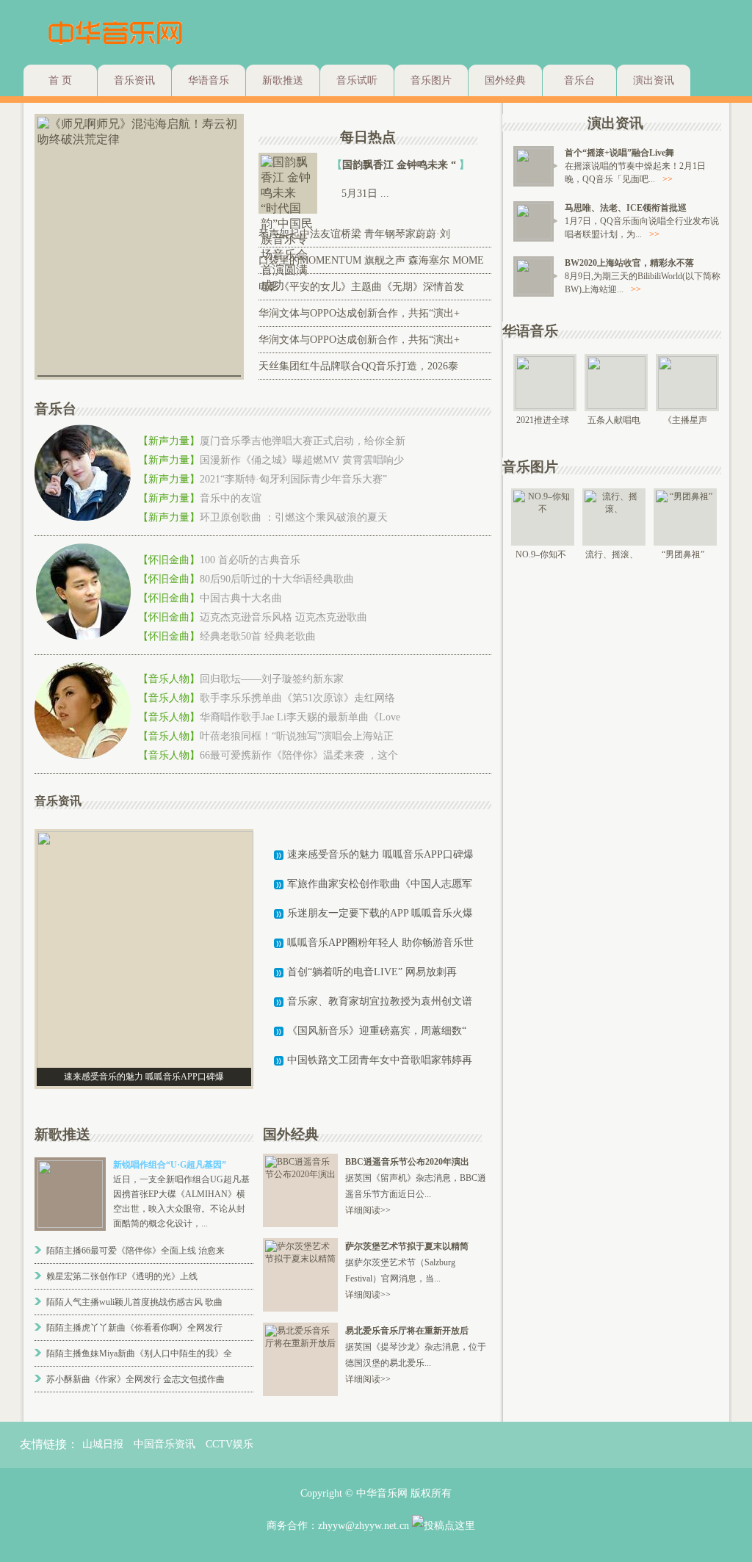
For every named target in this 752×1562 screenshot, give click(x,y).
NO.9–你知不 (541, 554)
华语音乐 (208, 80)
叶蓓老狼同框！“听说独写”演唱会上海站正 (297, 736)
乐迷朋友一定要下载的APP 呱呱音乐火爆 (380, 913)
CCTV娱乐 (229, 1444)
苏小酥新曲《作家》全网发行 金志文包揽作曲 (135, 1379)
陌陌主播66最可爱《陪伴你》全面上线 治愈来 (135, 1250)
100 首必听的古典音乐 (250, 559)
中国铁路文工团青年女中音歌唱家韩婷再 (379, 1060)
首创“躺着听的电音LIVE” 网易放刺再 (372, 971)
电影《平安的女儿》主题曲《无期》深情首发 (361, 286)
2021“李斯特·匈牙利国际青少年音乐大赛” (293, 479)
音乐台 (579, 80)
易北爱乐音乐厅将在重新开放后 (407, 1331)
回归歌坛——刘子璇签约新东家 (272, 678)
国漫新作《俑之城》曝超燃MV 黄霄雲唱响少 (302, 460)
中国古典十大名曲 (241, 598)
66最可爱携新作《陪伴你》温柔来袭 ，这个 (299, 755)
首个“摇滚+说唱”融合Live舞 (619, 153)
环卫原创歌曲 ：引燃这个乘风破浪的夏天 (294, 517)
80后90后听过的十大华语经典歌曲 (277, 579)
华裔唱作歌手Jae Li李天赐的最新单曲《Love (300, 717)
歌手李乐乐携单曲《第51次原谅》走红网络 (297, 698)
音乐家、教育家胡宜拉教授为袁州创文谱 (379, 1001)
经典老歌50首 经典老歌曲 (258, 636)
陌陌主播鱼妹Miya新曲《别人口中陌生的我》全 (139, 1353)
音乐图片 (431, 80)
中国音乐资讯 (164, 1444)
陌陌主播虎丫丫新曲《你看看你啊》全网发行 (134, 1328)
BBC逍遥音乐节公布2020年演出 (407, 1162)
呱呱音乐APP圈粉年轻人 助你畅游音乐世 (380, 942)
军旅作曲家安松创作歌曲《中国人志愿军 (379, 883)
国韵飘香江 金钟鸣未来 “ (400, 164)
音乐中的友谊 (230, 498)
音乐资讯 (134, 80)
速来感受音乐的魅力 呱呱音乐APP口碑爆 (380, 854)
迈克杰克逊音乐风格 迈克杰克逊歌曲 (283, 617)
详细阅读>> (368, 1210)
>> (667, 179)
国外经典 (505, 80)
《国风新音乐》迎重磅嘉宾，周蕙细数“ (376, 1030)
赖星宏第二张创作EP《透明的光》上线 (122, 1276)
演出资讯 (653, 80)
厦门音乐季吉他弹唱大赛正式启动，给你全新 (302, 440)
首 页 (60, 80)
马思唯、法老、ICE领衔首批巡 (626, 208)
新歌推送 (282, 80)
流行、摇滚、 (611, 554)
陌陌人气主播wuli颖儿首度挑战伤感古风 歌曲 (134, 1302)
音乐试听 (356, 80)
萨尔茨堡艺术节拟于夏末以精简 (407, 1246)
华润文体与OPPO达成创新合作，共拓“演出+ (359, 313)
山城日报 (102, 1444)
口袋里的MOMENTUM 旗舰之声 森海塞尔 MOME (371, 260)
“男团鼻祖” (683, 554)
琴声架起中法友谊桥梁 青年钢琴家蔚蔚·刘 (354, 233)
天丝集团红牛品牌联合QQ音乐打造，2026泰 (358, 366)
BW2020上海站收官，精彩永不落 (629, 263)
